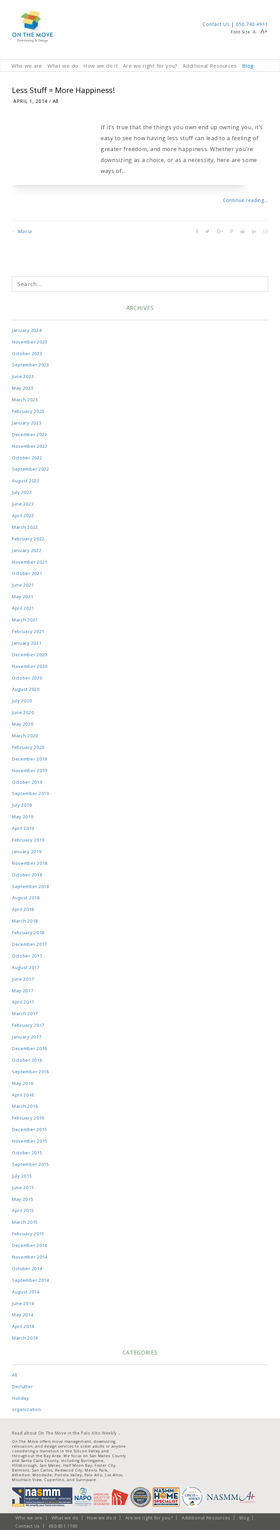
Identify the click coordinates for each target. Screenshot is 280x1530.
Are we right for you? (150, 65)
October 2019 (27, 782)
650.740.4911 (252, 24)
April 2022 (23, 515)
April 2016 (23, 1095)
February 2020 (28, 747)
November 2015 (29, 1141)
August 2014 (26, 1292)
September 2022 (30, 469)
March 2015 (25, 1222)
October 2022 (27, 458)
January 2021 (26, 643)
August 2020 (26, 689)
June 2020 (23, 712)
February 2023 (28, 411)
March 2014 (25, 1338)
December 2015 (29, 1129)
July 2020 (22, 701)
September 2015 (30, 1164)
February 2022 (28, 539)
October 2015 (27, 1153)
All (55, 100)
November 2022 (29, 446)
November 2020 (29, 666)
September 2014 (30, 1280)
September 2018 (30, 886)
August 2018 (26, 898)
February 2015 (28, 1234)
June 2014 (23, 1303)
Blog (248, 65)
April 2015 (23, 1210)
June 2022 (23, 504)
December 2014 (29, 1245)
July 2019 (22, 805)
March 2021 (25, 620)
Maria (24, 231)
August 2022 (26, 481)
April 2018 (23, 909)
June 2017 (23, 979)
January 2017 (26, 1037)
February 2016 (28, 1118)
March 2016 (25, 1106)
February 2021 (28, 631)
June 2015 (23, 1187)
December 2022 (29, 434)
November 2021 (29, 562)
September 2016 (30, 1072)
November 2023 (29, 342)
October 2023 (27, 353)
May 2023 (22, 388)
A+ (264, 31)
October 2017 (27, 956)
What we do (62, 65)
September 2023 (30, 365)
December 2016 (29, 1048)
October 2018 (27, 875)
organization (26, 1409)
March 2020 (25, 736)
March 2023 (25, 400)
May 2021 (22, 596)
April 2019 (23, 828)
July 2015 (22, 1176)
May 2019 (22, 817)
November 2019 (29, 770)
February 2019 (28, 840)
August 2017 (26, 967)
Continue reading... (245, 200)
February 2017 (28, 1025)
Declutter (22, 1386)
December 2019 (29, 759)
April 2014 (23, 1326)
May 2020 (22, 724)
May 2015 (22, 1199)
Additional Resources (210, 65)
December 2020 (29, 655)
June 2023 (23, 376)
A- (255, 31)
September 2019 (30, 793)
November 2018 (29, 863)
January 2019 (26, 851)
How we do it (100, 65)
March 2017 (25, 1013)
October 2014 (27, 1268)
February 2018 (28, 932)
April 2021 (23, 608)
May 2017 (22, 991)
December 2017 (29, 944)
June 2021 (23, 585)
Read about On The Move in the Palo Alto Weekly (64, 1433)
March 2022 (25, 527)
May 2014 (22, 1315)
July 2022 (22, 492)
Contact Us (215, 24)
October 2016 (27, 1060)
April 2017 (23, 1002)
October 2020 (27, 678)
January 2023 (26, 423)
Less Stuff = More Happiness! (63, 90)
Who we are (27, 65)
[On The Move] (32, 27)
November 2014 (29, 1257)
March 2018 (25, 921)
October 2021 (27, 573)
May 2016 (22, 1083)
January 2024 (26, 330)
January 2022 (26, 550)
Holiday (20, 1398)
